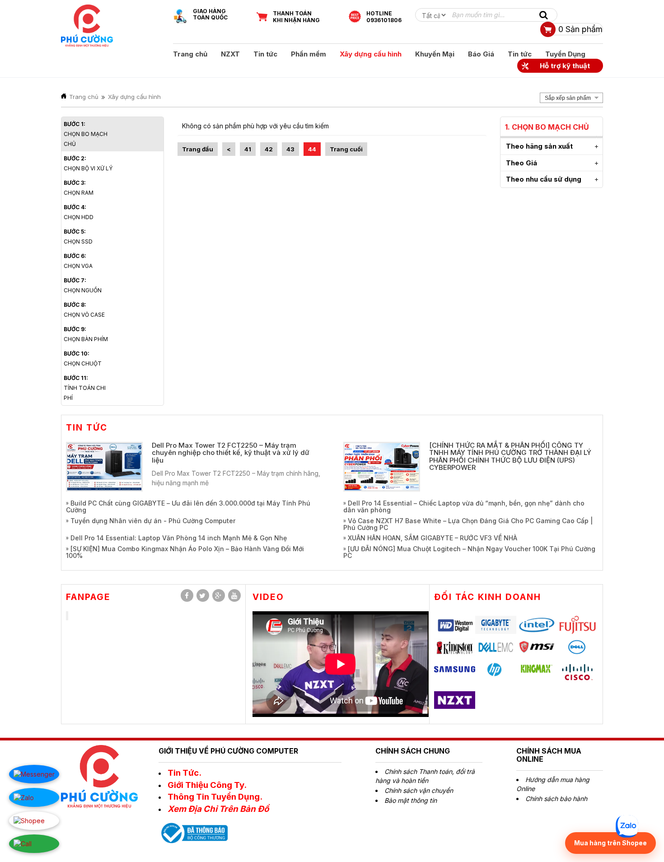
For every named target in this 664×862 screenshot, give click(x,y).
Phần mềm (308, 54)
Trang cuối (346, 149)
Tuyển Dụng (565, 54)
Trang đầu (197, 149)
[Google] (218, 595)
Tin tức (265, 54)
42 (269, 149)
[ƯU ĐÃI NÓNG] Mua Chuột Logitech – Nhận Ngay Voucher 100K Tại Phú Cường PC (469, 552)
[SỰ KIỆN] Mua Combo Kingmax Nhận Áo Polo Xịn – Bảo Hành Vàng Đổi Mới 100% (185, 552)
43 (290, 149)
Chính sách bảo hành (556, 798)
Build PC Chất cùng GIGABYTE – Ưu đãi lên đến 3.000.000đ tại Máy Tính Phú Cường (188, 506)
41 (247, 149)
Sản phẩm (580, 29)
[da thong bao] (193, 832)
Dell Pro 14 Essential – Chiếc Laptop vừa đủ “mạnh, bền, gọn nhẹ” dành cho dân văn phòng (464, 506)
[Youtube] (234, 595)
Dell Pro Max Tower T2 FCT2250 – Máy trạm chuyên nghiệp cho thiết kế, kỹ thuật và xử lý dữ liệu (230, 452)
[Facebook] (187, 595)
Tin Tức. (184, 773)
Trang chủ (190, 54)
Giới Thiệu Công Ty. (207, 785)
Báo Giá (481, 54)
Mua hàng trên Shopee (610, 843)
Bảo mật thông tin (410, 800)
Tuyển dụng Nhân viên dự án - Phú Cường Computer (152, 521)
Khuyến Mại (434, 54)
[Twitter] (202, 595)
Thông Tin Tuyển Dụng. (215, 797)
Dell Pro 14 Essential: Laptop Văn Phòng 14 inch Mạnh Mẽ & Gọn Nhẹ (178, 538)
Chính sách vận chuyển (418, 790)
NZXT (230, 54)
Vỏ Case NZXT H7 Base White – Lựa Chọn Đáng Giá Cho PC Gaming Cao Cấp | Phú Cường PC (468, 524)
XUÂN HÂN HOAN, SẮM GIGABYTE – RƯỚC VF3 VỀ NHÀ (432, 538)
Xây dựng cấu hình (371, 54)
